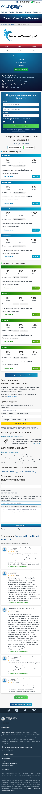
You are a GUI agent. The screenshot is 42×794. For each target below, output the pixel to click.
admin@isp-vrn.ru (8, 750)
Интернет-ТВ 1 (6, 267)
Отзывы (33, 46)
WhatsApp (36, 2)
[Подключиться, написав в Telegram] (17, 710)
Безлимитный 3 (6, 209)
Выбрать (35, 176)
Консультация (8, 176)
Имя (4, 107)
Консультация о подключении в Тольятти (21, 375)
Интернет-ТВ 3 (6, 320)
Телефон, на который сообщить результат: (14, 413)
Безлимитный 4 (6, 235)
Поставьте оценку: (7, 490)
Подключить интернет (21, 56)
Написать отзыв (21, 69)
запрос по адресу (12, 396)
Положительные (15, 543)
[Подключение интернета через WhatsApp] (8, 710)
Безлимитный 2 (6, 182)
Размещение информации (9, 763)
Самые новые (5, 543)
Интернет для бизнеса (8, 761)
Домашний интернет (15, 147)
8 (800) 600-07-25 (23, 2)
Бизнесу (28, 12)
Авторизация (5, 769)
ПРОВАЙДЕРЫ (14, 6)
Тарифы (11, 12)
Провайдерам (5, 758)
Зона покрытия (21, 62)
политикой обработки (18, 131)
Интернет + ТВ (29, 147)
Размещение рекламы (8, 765)
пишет (15, 548)
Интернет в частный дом (26, 471)
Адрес (5, 101)
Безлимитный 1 (6, 155)
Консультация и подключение (21, 704)
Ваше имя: (4, 484)
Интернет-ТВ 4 (6, 347)
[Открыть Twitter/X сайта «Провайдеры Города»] (25, 710)
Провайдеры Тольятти (8, 24)
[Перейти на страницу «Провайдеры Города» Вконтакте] (33, 710)
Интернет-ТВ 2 (6, 293)
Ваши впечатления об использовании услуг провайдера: (19, 506)
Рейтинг (4, 12)
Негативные (24, 543)
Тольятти (12, 8)
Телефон (5, 112)
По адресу (19, 12)
